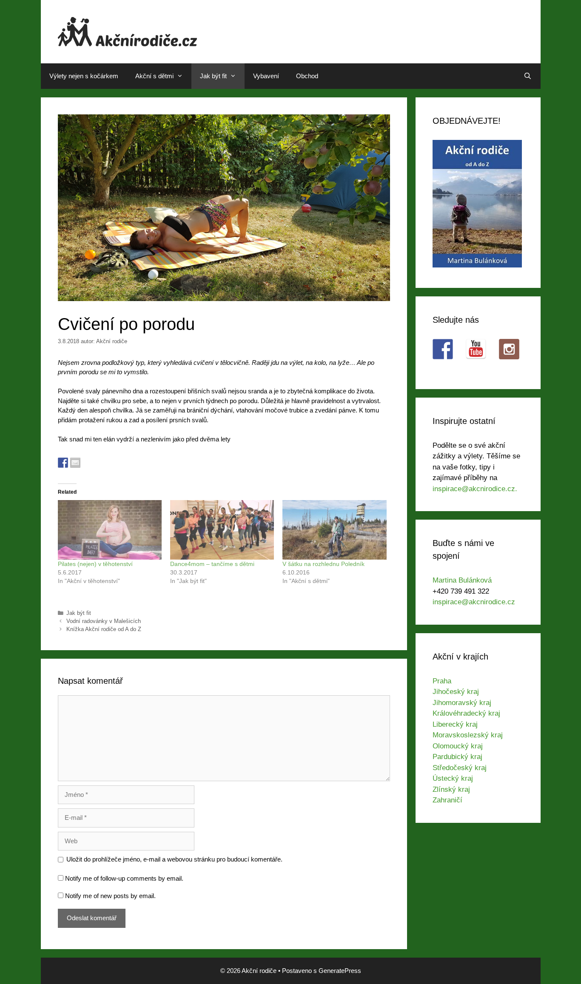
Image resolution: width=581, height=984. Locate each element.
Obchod (307, 76)
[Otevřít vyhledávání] (527, 76)
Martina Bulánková (462, 580)
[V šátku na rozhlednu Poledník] (334, 530)
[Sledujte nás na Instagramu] (509, 349)
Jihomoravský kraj (462, 703)
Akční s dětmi (154, 76)
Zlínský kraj (451, 789)
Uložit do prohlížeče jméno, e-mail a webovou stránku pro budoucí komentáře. (174, 859)
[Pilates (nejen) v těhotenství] (110, 530)
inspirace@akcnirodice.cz (474, 602)
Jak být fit (213, 76)
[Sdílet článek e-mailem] (75, 463)
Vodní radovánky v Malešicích (103, 621)
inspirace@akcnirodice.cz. (475, 489)
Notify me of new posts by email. (110, 895)
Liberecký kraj (455, 724)
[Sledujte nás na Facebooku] (443, 349)
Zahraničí (447, 800)
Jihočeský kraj (456, 692)
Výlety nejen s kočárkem (83, 76)
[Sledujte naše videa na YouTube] (476, 349)
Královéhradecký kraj (466, 713)
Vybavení (266, 76)
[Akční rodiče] (127, 30)
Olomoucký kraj (458, 746)
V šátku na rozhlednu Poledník (323, 563)
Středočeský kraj (460, 768)
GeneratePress (340, 970)
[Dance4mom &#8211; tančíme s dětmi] (222, 530)
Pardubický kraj (457, 757)
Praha (442, 681)
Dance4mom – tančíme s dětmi (212, 563)
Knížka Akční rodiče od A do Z (103, 629)
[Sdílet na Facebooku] (63, 463)
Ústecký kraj (453, 778)
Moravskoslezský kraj (468, 735)
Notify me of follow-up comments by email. (124, 878)
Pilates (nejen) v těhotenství (95, 563)
